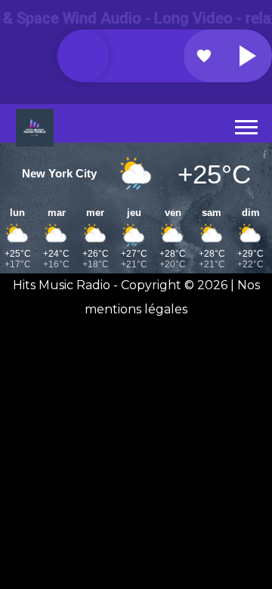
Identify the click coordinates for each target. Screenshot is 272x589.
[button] (245, 124)
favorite (204, 56)
